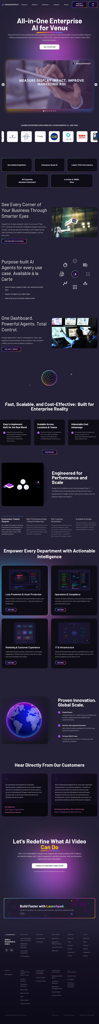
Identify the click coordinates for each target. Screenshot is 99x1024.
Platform (34, 4)
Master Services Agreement (87, 1015)
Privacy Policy (55, 1015)
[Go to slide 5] (51, 111)
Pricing (66, 4)
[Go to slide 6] (53, 111)
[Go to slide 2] (45, 111)
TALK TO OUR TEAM (49, 47)
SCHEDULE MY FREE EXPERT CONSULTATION (49, 866)
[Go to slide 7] (55, 111)
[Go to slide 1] (43, 111)
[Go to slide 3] (47, 111)
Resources (45, 4)
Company (56, 4)
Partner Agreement (69, 1015)
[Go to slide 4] (49, 111)
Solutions (24, 4)
